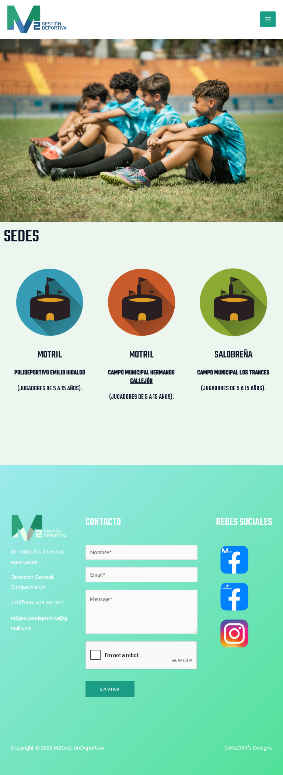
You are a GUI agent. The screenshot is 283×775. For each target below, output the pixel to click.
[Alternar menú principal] (268, 19)
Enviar (110, 689)
